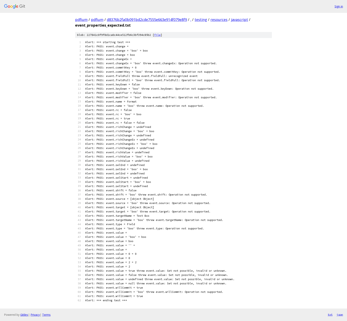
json (340, 314)
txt (330, 314)
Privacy (35, 315)
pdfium (81, 19)
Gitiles (24, 315)
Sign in (339, 6)
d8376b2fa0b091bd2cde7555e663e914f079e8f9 (147, 19)
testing (201, 19)
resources (219, 19)
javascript (239, 19)
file (157, 35)
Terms (46, 315)
